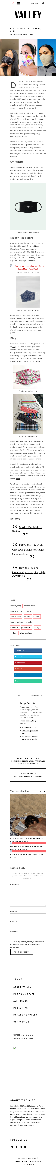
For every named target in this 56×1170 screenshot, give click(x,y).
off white (14, 627)
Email (19, 681)
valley (13, 633)
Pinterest (21, 663)
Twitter (20, 656)
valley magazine (26, 633)
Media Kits (20, 1008)
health (36, 616)
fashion (27, 616)
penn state (26, 627)
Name (13, 912)
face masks (15, 616)
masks (29, 622)
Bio (19, 695)
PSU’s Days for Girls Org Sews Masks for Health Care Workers (28, 549)
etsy (29, 611)
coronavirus (29, 605)
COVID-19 (14, 611)
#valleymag (15, 605)
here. (18, 479)
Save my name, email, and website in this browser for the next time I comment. (27, 944)
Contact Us (21, 1022)
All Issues (20, 1001)
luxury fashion (16, 622)
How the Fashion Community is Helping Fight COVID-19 (28, 572)
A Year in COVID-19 (29, 727)
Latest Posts (36, 695)
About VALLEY (22, 987)
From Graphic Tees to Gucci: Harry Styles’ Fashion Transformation (28, 760)
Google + (20, 669)
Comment (15, 884)
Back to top (27, 1164)
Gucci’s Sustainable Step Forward (28, 775)
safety (36, 627)
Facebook (20, 650)
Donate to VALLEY (25, 1015)
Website (13, 931)
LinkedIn (20, 675)
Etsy (14, 346)
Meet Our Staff (24, 994)
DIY (22, 611)
